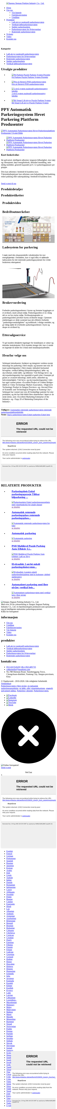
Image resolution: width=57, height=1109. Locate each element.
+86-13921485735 (28, 667)
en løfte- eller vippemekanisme (32, 688)
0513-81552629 (13, 667)
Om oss (9, 10)
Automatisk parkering (24, 533)
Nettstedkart (6, 683)
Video (8, 36)
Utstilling (15, 17)
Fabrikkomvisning (19, 15)
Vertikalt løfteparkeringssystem (24, 24)
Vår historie (16, 12)
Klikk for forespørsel (9, 611)
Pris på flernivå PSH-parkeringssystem (28, 84)
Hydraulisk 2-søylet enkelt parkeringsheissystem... (26, 565)
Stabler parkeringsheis (21, 27)
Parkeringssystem (41, 691)
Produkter (10, 20)
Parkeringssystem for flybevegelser (26, 29)
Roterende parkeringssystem (23, 32)
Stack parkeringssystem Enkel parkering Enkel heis (28, 415)
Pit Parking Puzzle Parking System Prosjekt (30, 77)
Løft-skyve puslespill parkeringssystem (28, 22)
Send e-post (6, 767)
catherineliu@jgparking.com (18, 669)
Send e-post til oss (8, 183)
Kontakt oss (11, 39)
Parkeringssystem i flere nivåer (14, 686)
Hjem (8, 8)
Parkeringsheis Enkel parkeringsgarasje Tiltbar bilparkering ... (26, 494)
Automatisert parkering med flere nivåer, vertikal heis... (30, 586)
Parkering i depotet (25, 691)
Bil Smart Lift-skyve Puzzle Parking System (30, 103)
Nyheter (9, 34)
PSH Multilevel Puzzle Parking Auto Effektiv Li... (28, 547)
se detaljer (16, 507)
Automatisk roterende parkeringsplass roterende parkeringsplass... (26, 515)
